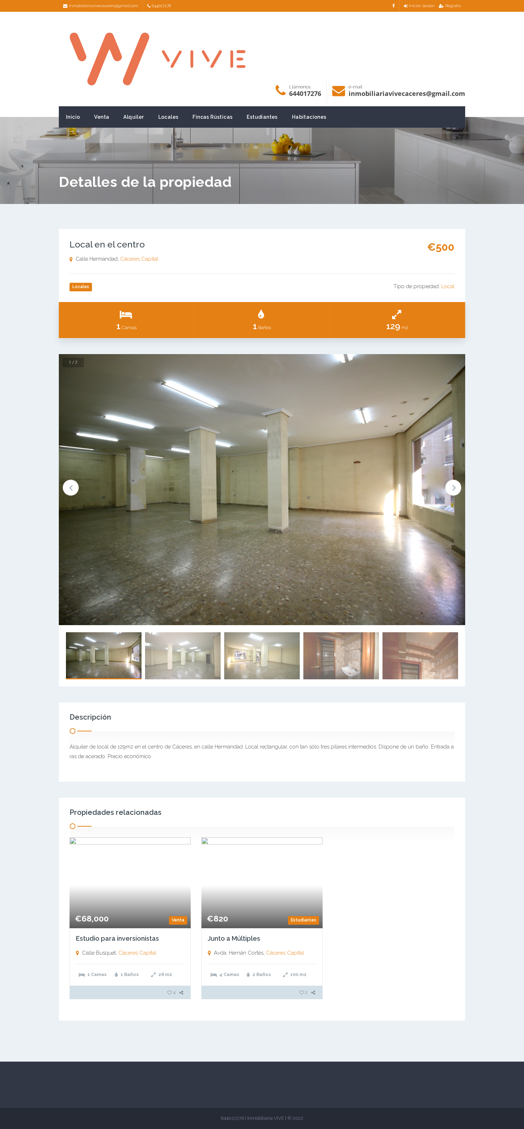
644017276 (161, 5)
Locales (168, 117)
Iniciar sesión (422, 5)
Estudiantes (262, 117)
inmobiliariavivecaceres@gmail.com (103, 5)
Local (447, 286)
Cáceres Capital (139, 259)
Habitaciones (309, 117)
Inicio (73, 117)
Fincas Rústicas (212, 117)
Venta (101, 117)
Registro (453, 5)
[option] (262, 489)
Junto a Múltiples (234, 938)
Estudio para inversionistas (117, 938)
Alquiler (133, 117)
